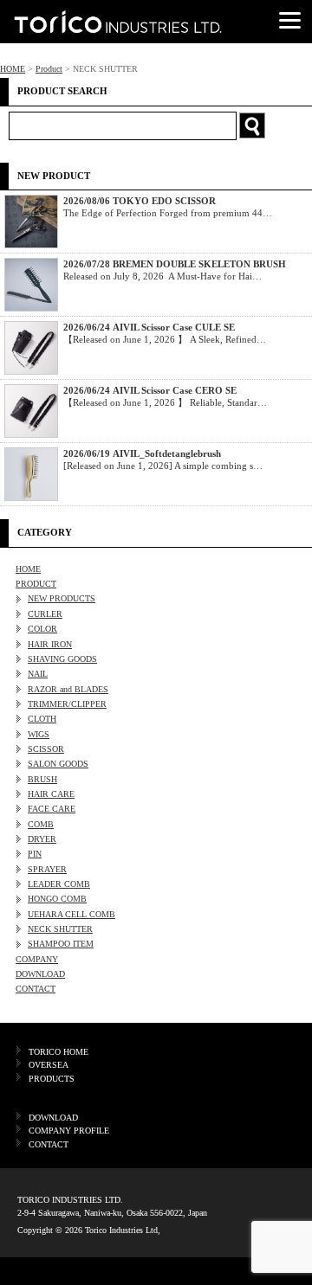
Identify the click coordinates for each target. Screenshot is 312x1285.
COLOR (42, 628)
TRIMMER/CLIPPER (67, 704)
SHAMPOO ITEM (61, 943)
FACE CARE (51, 808)
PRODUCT (36, 583)
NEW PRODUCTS (61, 598)
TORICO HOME (58, 1052)
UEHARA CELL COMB (71, 914)
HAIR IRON (50, 644)
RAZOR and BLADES (68, 689)
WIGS (38, 734)
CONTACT (35, 988)
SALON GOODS (58, 763)
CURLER (45, 614)
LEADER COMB (59, 884)
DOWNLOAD (40, 974)
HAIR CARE (51, 794)
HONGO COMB (57, 898)
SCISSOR (46, 749)
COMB (41, 824)
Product (49, 69)
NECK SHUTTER (60, 929)
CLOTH (42, 718)
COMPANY (37, 959)
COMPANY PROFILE (69, 1130)
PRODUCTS (52, 1078)
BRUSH (42, 779)
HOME (12, 69)
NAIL (38, 673)
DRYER (42, 839)
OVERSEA (48, 1065)
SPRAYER (47, 869)
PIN (35, 853)
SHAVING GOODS (62, 659)
